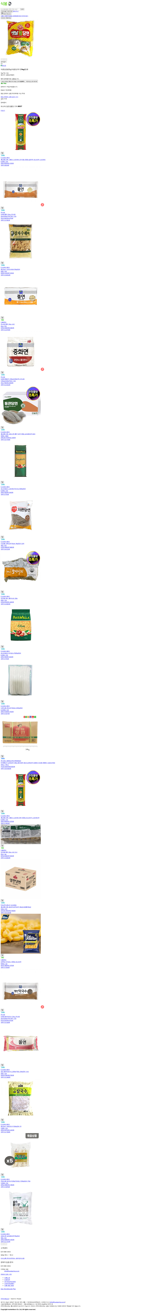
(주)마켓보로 (5, 1299)
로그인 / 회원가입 (6, 18)
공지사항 (21, 1258)
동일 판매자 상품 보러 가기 (9, 97)
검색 (22, 9)
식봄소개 (7, 1278)
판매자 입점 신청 (6, 1274)
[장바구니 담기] (2, 153)
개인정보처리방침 (10, 1281)
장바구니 (16, 11)
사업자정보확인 (9, 1283)
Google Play (12, 1289)
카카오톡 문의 (5, 1258)
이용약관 (7, 1280)
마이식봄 (3, 11)
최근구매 (9, 11)
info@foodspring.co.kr (11, 1271)
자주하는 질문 (14, 1258)
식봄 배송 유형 (9, 1285)
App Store (4, 1289)
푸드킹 (4, 65)
